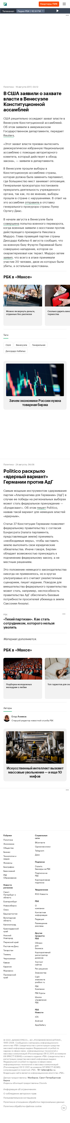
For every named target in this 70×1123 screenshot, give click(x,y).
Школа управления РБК (40, 1000)
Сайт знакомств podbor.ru (40, 979)
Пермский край (11, 942)
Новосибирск (10, 905)
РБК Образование (9, 876)
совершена (11, 223)
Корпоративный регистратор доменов (40, 955)
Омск (6, 909)
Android (39, 1020)
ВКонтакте (40, 842)
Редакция (39, 919)
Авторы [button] (7, 708)
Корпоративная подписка (42, 881)
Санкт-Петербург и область (9, 894)
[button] (22, 305)
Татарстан (8, 950)
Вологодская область (9, 919)
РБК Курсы (40, 992)
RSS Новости (41, 893)
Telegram (39, 850)
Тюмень (7, 954)
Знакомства (40, 972)
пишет (41, 507)
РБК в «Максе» (17, 277)
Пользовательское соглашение (19, 1097)
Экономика (8, 843)
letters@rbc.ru (48, 1069)
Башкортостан (10, 913)
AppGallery (40, 1024)
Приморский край (9, 976)
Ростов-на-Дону (11, 946)
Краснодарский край (11, 930)
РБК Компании (40, 987)
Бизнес (6, 851)
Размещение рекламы (40, 924)
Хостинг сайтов (39, 963)
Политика (8, 86)
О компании (39, 907)
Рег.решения (40, 968)
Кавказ (6, 962)
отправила (32, 202)
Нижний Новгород (8, 936)
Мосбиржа (33, 1077)
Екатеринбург (10, 901)
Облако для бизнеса (39, 945)
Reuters (8, 135)
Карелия (7, 966)
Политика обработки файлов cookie (22, 1105)
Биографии (8, 866)
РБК (5, 614)
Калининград (9, 924)
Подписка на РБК (41, 874)
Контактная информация (40, 913)
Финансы (7, 862)
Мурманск (8, 970)
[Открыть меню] (64, 4)
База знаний (9, 870)
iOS (37, 1016)
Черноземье (9, 958)
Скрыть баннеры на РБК (42, 867)
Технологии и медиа (9, 857)
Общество (8, 847)
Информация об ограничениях (19, 1088)
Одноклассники (42, 846)
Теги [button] (5, 334)
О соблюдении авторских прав (19, 1093)
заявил (8, 257)
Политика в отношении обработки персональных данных (33, 1101)
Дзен (37, 854)
